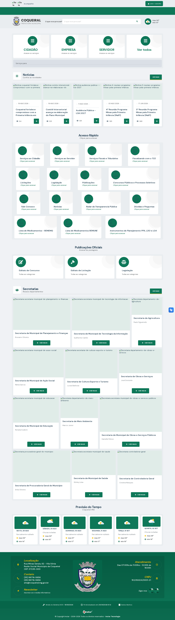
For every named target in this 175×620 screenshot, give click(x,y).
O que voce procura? (53, 21)
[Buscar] (137, 21)
